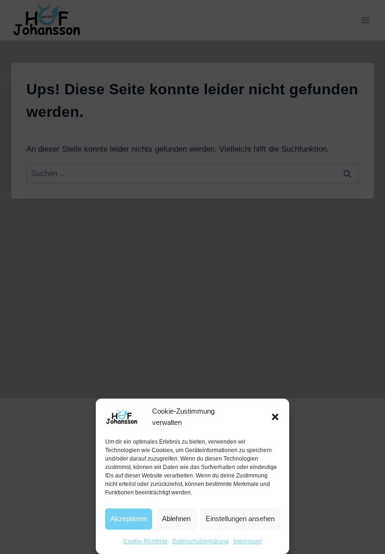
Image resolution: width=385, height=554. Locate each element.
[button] (275, 417)
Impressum (247, 541)
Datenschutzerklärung (200, 541)
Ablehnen (176, 519)
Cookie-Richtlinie (145, 541)
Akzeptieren (128, 519)
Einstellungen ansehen (240, 519)
